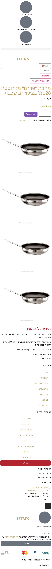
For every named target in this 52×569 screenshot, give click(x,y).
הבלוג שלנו (44, 394)
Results (45, 76)
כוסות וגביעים (26, 430)
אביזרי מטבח (26, 457)
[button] (26, 49)
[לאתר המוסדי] (26, 7)
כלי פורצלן (26, 441)
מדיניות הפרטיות (44, 478)
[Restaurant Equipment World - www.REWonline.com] (26, 173)
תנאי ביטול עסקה (41, 383)
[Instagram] (48, 506)
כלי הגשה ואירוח (26, 435)
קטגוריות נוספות (44, 469)
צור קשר (45, 400)
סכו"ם (26, 452)
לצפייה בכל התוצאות (40, 81)
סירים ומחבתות (24, 120)
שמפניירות (26, 424)
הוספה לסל (31, 114)
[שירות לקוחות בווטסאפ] (26, 22)
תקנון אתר (44, 378)
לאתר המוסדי (26, 15)
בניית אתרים (44, 565)
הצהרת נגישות (45, 473)
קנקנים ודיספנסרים (26, 446)
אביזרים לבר (26, 419)
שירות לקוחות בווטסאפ (26, 29)
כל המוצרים (43, 389)
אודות (46, 372)
